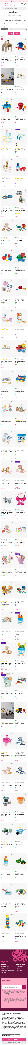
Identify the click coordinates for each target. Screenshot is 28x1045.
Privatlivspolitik (19, 968)
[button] (2, 4)
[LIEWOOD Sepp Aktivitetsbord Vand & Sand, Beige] (1, 62)
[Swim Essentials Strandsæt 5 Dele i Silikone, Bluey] (1, 696)
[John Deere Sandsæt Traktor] (15, 877)
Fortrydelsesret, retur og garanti (7, 970)
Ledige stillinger (4, 972)
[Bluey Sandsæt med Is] (15, 334)
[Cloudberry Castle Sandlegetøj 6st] (1, 394)
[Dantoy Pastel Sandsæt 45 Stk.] (1, 636)
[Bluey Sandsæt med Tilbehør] (15, 636)
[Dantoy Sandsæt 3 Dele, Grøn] (15, 303)
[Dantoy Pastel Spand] (15, 817)
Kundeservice (3, 964)
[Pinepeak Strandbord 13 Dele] (15, 152)
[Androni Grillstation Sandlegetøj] (15, 696)
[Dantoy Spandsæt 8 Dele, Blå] (16, 243)
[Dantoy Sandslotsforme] (1, 273)
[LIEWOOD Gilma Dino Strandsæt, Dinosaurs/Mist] (4, 545)
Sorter (17, 33)
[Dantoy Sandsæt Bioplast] (15, 424)
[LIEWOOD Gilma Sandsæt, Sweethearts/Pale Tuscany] (15, 485)
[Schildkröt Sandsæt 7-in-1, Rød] (15, 122)
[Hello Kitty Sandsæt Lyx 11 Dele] (15, 515)
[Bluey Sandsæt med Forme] (15, 666)
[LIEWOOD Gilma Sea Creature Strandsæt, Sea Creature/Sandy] (1, 243)
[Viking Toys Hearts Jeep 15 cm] (15, 213)
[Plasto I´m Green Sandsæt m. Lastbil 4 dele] (1, 847)
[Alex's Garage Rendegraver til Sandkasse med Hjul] (1, 726)
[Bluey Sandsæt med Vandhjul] (1, 877)
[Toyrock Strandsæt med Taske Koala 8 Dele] (15, 545)
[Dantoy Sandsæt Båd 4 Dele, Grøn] (15, 273)
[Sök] (2, 8)
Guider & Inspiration (5, 966)
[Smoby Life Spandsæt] (1, 424)
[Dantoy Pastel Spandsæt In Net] (1, 364)
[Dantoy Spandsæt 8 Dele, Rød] (15, 243)
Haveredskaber (18, 29)
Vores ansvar (18, 972)
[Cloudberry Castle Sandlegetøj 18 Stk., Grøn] (15, 938)
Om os (2, 974)
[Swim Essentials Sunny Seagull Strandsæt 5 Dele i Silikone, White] (16, 575)
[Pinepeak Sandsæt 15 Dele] (1, 152)
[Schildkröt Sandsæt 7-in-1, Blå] (15, 62)
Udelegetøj (13, 15)
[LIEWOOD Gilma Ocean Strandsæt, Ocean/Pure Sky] (15, 756)
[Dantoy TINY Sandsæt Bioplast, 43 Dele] (15, 92)
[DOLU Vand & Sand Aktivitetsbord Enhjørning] (3, 122)
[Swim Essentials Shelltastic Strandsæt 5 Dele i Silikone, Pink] (15, 575)
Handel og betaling (19, 966)
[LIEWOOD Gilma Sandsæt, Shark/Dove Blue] (15, 787)
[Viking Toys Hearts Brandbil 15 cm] (16, 213)
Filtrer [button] (11, 33)
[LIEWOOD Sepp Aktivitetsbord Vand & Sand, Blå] (3, 62)
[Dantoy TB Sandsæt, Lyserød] (1, 303)
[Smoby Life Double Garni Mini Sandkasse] (1, 213)
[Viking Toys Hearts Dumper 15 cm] (19, 213)
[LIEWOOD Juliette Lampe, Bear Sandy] (3, 545)
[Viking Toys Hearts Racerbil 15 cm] (18, 213)
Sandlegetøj (18, 15)
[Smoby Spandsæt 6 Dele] (1, 334)
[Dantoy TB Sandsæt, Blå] (3, 303)
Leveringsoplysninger (20, 964)
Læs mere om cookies (7, 1032)
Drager (11, 29)
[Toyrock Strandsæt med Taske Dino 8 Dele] (18, 545)
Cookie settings (19, 970)
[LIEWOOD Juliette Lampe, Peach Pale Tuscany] (5, 545)
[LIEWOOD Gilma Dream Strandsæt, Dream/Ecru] (3, 243)
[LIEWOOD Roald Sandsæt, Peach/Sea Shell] (3, 515)
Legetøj (8, 15)
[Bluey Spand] (15, 454)
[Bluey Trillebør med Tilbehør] (15, 847)
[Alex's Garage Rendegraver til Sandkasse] (1, 92)
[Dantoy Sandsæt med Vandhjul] (1, 938)
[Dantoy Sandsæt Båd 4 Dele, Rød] (16, 273)
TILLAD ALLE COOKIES (14, 1039)
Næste (18, 946)
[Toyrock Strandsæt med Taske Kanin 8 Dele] (16, 545)
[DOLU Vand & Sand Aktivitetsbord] (1, 122)
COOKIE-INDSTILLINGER (14, 1042)
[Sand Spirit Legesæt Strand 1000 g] (15, 394)
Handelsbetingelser (5, 968)
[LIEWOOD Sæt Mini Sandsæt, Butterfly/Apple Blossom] (1, 787)
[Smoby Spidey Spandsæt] (15, 183)
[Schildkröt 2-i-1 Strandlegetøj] (1, 907)
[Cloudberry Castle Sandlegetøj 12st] (1, 183)
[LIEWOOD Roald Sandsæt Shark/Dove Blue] (1, 515)
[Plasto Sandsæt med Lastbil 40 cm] (15, 726)
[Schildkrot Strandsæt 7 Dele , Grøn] (15, 907)
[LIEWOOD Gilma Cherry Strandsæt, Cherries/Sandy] (1, 545)
